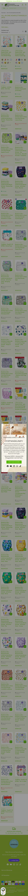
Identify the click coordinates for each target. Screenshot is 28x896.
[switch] (3, 894)
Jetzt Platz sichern (14, 462)
